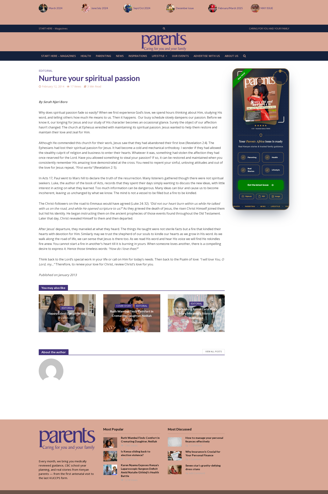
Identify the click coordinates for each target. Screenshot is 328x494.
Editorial (46, 70)
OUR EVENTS (180, 56)
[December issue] (170, 8)
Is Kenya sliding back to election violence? (135, 453)
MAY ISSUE (267, 8)
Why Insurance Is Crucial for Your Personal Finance (202, 453)
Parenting (103, 56)
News (120, 56)
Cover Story (123, 306)
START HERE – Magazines (53, 28)
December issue (185, 8)
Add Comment (197, 473)
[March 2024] (43, 8)
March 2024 (55, 8)
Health (86, 56)
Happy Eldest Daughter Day (67, 313)
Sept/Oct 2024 (141, 8)
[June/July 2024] (85, 8)
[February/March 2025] (212, 8)
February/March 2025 (230, 8)
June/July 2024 (99, 8)
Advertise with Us (207, 56)
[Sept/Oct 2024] (128, 8)
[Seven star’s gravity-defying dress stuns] (175, 469)
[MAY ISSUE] (255, 8)
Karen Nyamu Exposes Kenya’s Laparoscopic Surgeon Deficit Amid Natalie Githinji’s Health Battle (140, 470)
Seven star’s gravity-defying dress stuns (203, 467)
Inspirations (138, 56)
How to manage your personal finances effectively (204, 439)
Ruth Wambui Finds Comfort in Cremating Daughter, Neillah (131, 313)
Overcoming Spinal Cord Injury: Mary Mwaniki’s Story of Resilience (196, 313)
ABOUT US (231, 56)
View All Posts (213, 351)
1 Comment (195, 445)
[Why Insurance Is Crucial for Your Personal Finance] (175, 455)
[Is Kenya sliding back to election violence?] (110, 456)
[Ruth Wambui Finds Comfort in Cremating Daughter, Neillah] (110, 442)
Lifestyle (158, 56)
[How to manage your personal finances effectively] (175, 442)
